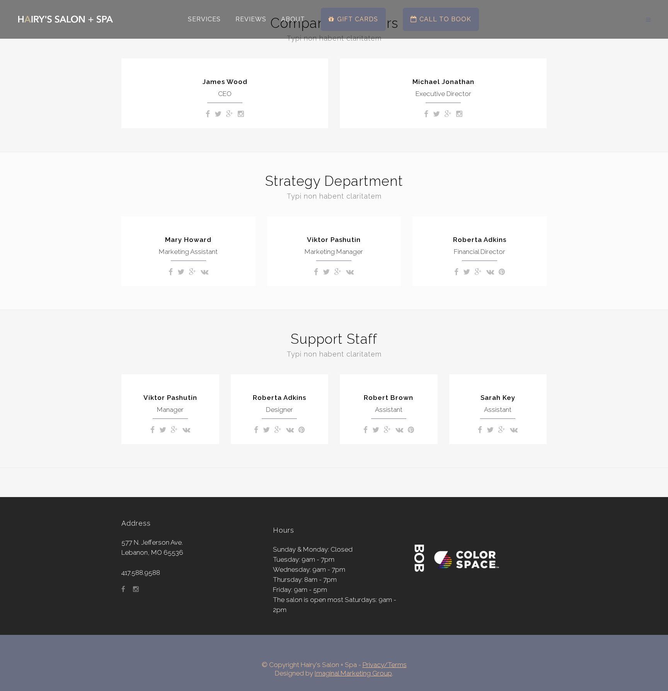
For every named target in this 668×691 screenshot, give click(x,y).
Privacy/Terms (385, 665)
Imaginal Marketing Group (353, 673)
